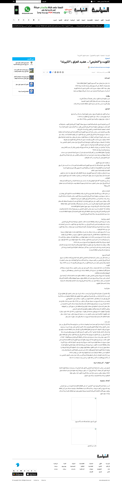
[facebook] (18, 19)
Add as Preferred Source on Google (100, 67)
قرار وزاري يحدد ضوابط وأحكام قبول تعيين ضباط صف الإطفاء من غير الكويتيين (21, 77)
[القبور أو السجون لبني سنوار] (31, 84)
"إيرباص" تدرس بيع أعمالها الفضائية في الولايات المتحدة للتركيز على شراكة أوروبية (26, 26)
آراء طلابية (82, 469)
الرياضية (72, 20)
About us (43, 480)
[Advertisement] (61, 42)
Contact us (36, 480)
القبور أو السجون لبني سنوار (22, 84)
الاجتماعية (72, 466)
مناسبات (73, 469)
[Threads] (28, 19)
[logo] (100, 10)
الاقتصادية (90, 20)
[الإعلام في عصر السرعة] (31, 91)
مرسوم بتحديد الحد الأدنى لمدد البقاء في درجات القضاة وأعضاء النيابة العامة (21, 70)
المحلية (97, 20)
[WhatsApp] (38, 19)
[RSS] (14, 470)
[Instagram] (23, 19)
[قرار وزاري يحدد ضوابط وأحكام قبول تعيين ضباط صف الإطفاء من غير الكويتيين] (31, 77)
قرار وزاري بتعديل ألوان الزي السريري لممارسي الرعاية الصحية (21, 63)
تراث (109, 469)
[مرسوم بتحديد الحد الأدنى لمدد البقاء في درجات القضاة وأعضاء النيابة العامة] (31, 70)
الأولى (102, 20)
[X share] (58, 72)
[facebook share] (60, 72)
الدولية (83, 20)
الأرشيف (44, 1)
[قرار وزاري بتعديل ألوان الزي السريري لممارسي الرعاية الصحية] (31, 63)
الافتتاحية (90, 466)
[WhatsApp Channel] (50, 10)
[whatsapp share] (55, 72)
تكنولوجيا (99, 469)
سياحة (56, 466)
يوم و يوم (64, 466)
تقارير (108, 472)
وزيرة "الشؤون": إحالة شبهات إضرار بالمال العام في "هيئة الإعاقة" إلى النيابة (68, 26)
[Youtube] (33, 19)
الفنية (78, 20)
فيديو (100, 472)
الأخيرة (60, 20)
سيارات (64, 469)
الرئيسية (108, 20)
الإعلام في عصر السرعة (24, 91)
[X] (13, 19)
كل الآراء (66, 20)
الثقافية (82, 466)
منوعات (91, 469)
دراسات (56, 469)
